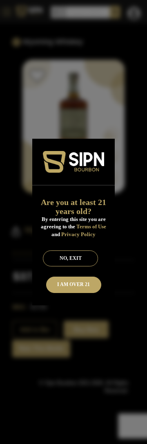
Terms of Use (91, 226)
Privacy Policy (78, 234)
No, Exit (71, 258)
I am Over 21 (73, 284)
